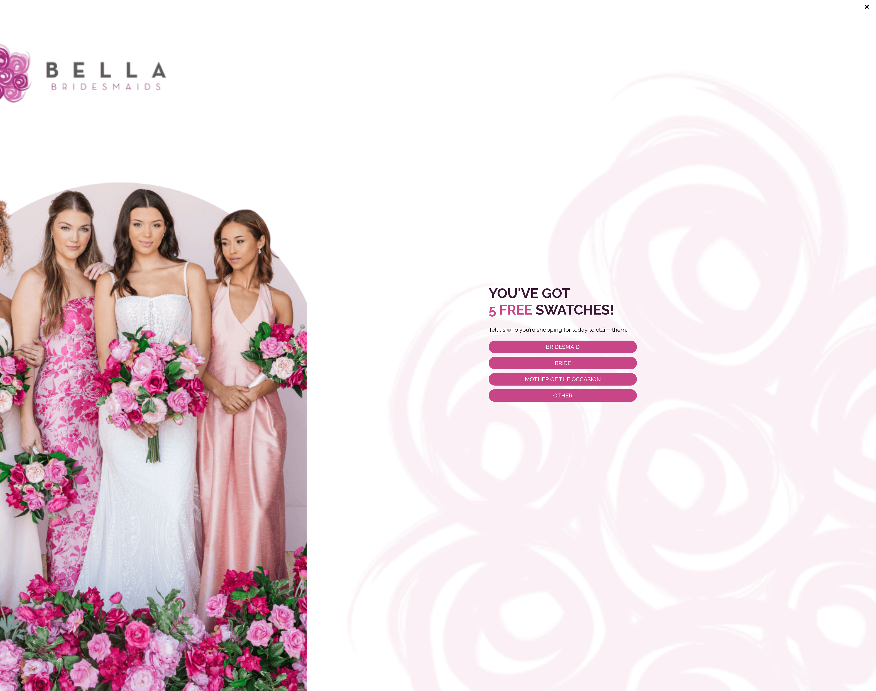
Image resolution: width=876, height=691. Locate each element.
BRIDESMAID (563, 346)
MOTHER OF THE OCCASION (563, 379)
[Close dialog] (866, 6)
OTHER (562, 395)
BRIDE (563, 363)
